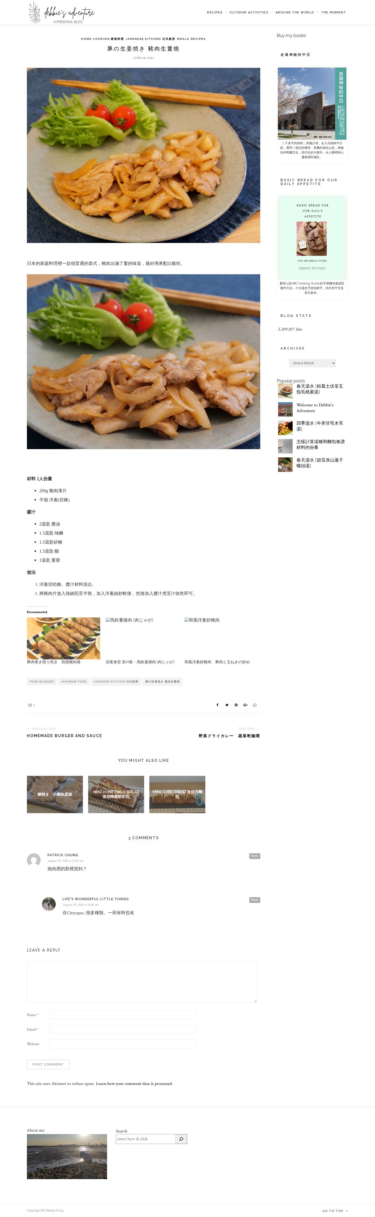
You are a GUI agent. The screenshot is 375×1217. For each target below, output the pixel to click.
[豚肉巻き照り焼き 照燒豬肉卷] (63, 638)
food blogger (42, 681)
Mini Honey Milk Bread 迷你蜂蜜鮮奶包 (116, 794)
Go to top (333, 1211)
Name (32, 1014)
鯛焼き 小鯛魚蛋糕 (55, 794)
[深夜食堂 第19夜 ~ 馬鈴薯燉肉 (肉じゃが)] (142, 638)
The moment (333, 12)
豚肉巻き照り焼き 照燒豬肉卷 (54, 662)
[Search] (181, 1139)
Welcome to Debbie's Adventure (315, 408)
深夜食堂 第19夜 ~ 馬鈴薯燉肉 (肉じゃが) (140, 662)
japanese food (73, 681)
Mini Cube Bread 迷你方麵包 (177, 794)
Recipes (215, 12)
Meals (183, 38)
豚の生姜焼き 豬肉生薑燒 (162, 681)
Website (33, 1044)
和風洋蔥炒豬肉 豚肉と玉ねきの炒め (217, 662)
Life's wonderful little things (96, 899)
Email (32, 1029)
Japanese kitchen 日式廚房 (150, 38)
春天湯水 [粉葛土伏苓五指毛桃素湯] (319, 389)
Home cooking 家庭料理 (102, 38)
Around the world (295, 12)
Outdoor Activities (249, 12)
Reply (255, 855)
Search (121, 1131)
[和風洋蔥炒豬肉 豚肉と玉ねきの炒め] (221, 638)
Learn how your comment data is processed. (134, 1084)
